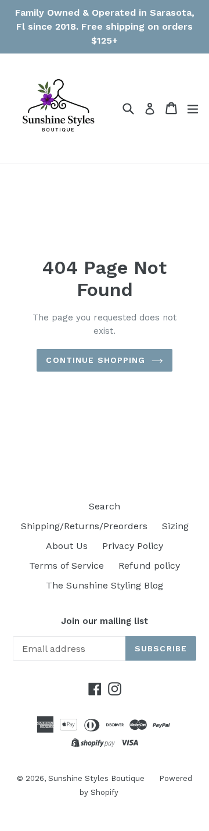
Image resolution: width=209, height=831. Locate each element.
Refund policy (149, 565)
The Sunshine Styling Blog (104, 585)
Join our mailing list (104, 621)
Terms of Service (66, 565)
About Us (67, 545)
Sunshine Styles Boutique (96, 778)
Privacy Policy (132, 545)
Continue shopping (95, 360)
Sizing (175, 526)
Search (104, 506)
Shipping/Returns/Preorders (84, 526)
